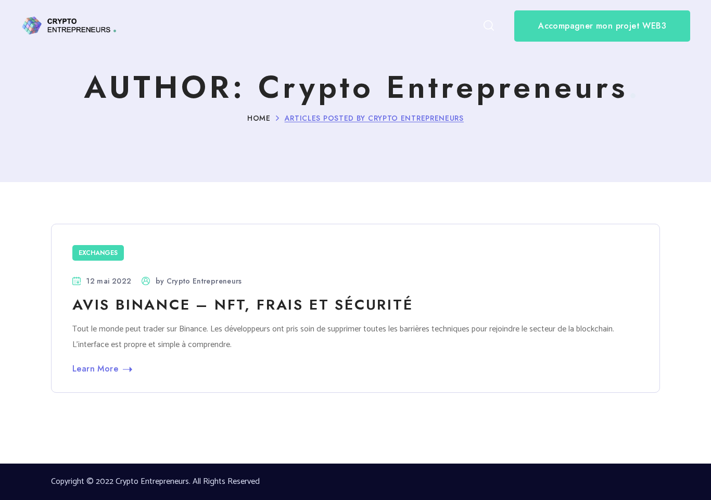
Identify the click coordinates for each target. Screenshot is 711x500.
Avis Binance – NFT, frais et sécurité (242, 304)
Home (259, 118)
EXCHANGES (98, 253)
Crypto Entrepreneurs (204, 281)
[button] (489, 26)
